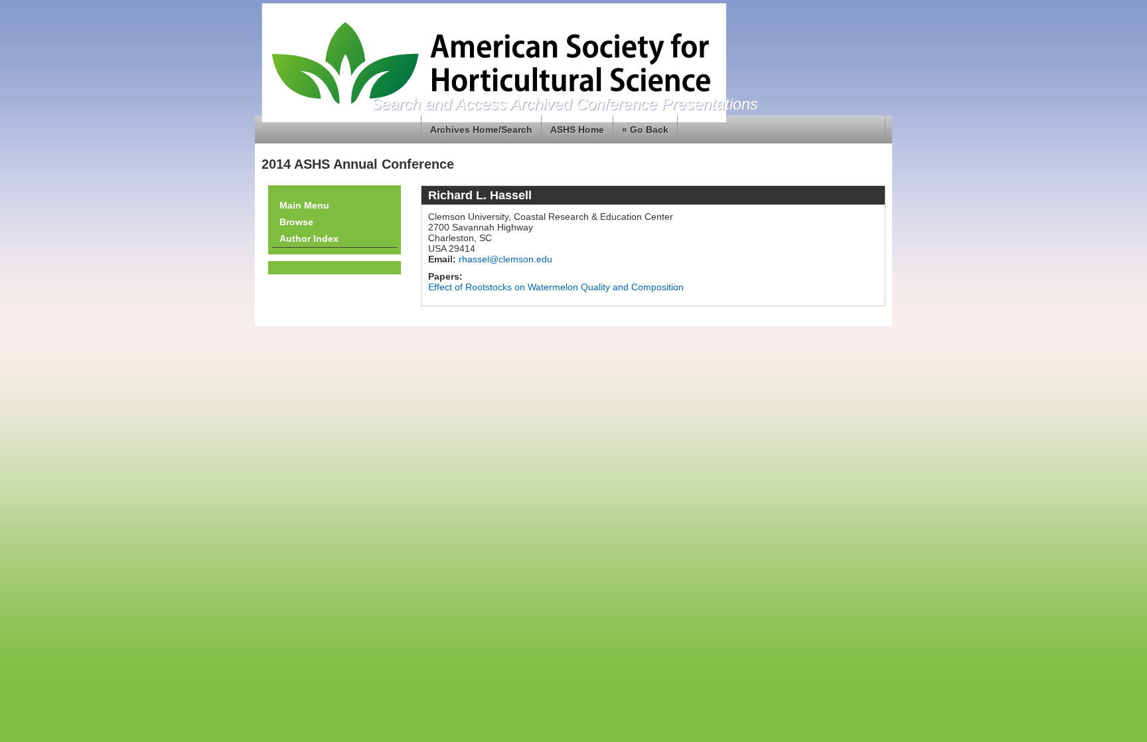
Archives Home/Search (481, 129)
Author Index (309, 238)
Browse (296, 222)
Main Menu (304, 205)
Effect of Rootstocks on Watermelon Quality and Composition (556, 287)
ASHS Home (577, 129)
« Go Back (645, 129)
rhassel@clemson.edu (504, 259)
